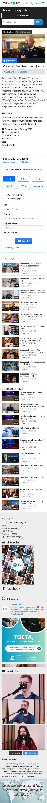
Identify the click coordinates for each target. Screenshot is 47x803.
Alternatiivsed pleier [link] (23, 32)
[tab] (13, 169)
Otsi (38, 22)
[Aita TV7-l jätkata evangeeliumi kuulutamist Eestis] (23, 640)
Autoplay (10, 258)
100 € (9, 186)
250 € (23, 186)
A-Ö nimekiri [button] (23, 15)
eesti (4, 148)
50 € (23, 178)
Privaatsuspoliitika (11, 247)
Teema (7, 10)
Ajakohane (9, 71)
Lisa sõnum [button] (11, 232)
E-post (7, 214)
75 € (38, 178)
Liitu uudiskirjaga (13, 198)
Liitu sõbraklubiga (14, 195)
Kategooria (21, 10)
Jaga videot (11, 60)
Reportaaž (22, 71)
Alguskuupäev (10, 223)
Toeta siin (23, 241)
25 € (9, 178)
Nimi (6, 205)
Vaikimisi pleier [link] (8, 32)
